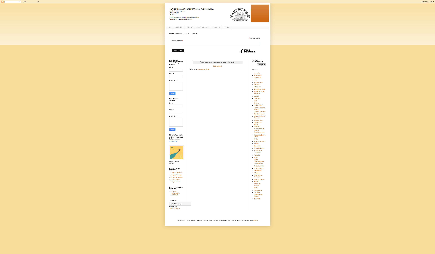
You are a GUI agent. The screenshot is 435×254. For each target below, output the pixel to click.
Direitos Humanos (259, 141)
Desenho (256, 126)
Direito (256, 139)
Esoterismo (257, 153)
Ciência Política (258, 105)
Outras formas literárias (258, 195)
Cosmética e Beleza (257, 123)
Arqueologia (257, 75)
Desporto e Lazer (259, 132)
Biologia (256, 96)
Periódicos (257, 198)
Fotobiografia (258, 170)
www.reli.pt (173, 141)
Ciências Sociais (259, 114)
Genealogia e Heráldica (258, 176)
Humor (256, 188)
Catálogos (257, 98)
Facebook (216, 27)
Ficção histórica (258, 168)
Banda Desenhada (259, 89)
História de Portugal (257, 184)
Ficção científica (259, 166)
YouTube (226, 27)
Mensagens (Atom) (203, 69)
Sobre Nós (178, 27)
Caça (255, 101)
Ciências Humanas (260, 111)
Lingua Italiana (175, 182)
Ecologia (256, 143)
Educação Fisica (259, 148)
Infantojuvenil (258, 190)
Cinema (256, 103)
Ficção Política (258, 164)
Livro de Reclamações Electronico (175, 193)
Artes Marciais (258, 82)
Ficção (256, 157)
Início (169, 27)
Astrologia (257, 84)
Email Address (177, 41)
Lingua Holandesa (176, 177)
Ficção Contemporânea (259, 160)
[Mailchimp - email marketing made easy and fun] (247, 53)
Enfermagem (258, 150)
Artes (255, 80)
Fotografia (257, 173)
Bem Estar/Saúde (259, 91)
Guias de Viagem (259, 179)
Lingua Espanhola (176, 172)
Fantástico (257, 155)
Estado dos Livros (202, 27)
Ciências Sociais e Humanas (259, 117)
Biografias (257, 94)
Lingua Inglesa (175, 179)
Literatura (257, 192)
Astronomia (257, 87)
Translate (177, 208)
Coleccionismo (258, 120)
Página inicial (217, 66)
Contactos (189, 27)
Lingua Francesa (176, 175)
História (256, 181)
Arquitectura (257, 77)
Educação (257, 146)
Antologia (257, 73)
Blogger (255, 220)
